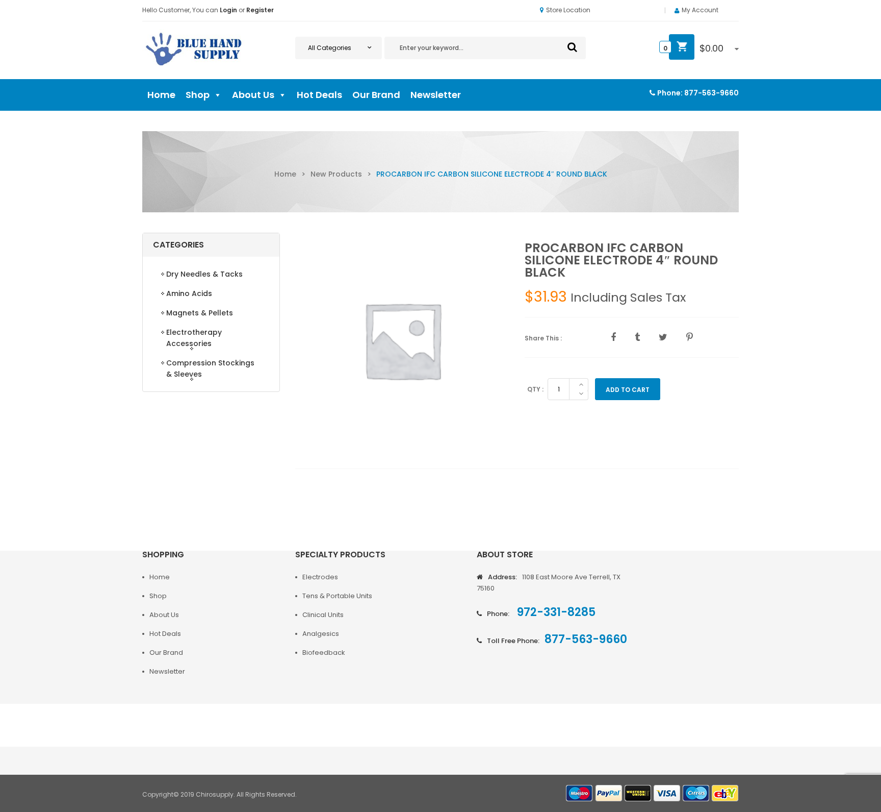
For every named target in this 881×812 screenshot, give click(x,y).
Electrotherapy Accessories (194, 338)
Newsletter (435, 94)
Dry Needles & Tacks (204, 274)
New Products (336, 174)
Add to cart (628, 389)
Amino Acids (189, 293)
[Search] (572, 47)
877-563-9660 (711, 93)
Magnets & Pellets (199, 313)
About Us (253, 94)
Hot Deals (319, 94)
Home (161, 94)
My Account (700, 10)
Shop (198, 94)
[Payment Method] (579, 793)
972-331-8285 (554, 612)
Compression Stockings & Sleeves (210, 368)
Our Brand (376, 94)
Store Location (568, 10)
